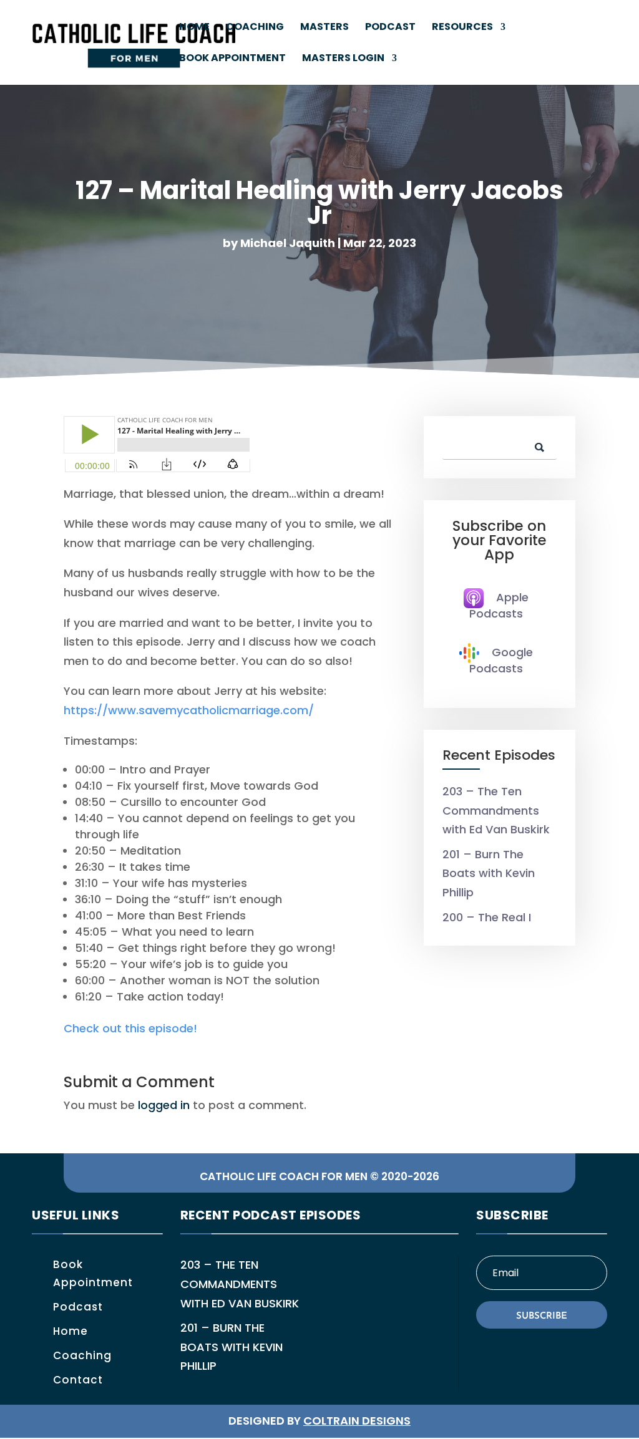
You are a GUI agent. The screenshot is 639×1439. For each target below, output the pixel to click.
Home (194, 28)
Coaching (255, 28)
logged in (164, 1105)
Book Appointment (232, 59)
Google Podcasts (501, 660)
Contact (78, 1379)
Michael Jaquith (287, 243)
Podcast (390, 28)
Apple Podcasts (499, 605)
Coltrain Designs (357, 1420)
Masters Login (343, 59)
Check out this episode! (130, 1028)
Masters (324, 28)
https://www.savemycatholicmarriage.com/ (189, 710)
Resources (462, 28)
